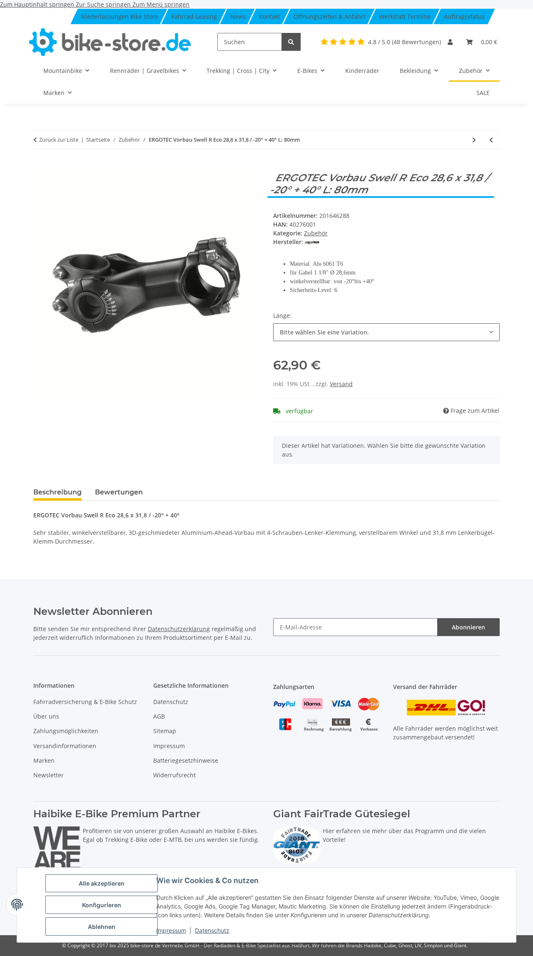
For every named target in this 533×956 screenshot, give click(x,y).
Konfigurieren (101, 905)
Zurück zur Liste (58, 139)
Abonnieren (468, 627)
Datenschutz (212, 930)
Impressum (171, 930)
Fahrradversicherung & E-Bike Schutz (85, 702)
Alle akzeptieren (102, 883)
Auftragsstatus (464, 16)
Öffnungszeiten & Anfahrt (330, 16)
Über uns (46, 716)
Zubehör (316, 233)
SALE (483, 93)
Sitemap (164, 731)
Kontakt (269, 16)
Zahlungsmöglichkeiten (65, 731)
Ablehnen (101, 926)
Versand (341, 384)
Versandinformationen (64, 746)
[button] (450, 41)
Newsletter (48, 775)
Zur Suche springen (104, 4)
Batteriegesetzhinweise (185, 760)
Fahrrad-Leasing (194, 16)
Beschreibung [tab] (57, 492)
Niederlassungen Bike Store (119, 16)
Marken (44, 760)
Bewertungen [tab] (119, 492)
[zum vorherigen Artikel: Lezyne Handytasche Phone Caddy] (491, 140)
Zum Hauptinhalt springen (38, 4)
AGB (159, 716)
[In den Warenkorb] (40, 167)
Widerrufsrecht (174, 775)
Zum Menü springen (160, 4)
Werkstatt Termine (405, 16)
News (238, 16)
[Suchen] (291, 42)
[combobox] (386, 332)
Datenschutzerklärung (179, 629)
